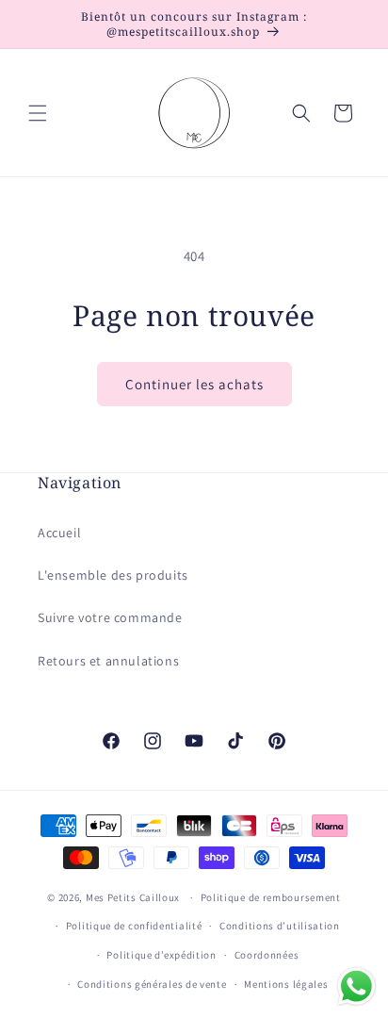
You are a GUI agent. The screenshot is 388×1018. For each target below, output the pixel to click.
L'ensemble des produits (113, 574)
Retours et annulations (108, 660)
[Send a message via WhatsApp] (356, 986)
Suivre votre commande (110, 617)
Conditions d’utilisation (279, 925)
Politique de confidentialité (134, 925)
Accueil (59, 532)
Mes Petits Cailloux (133, 897)
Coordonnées (266, 954)
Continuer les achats (194, 384)
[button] (37, 113)
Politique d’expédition (161, 954)
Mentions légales (286, 984)
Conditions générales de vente (151, 984)
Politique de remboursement (271, 897)
